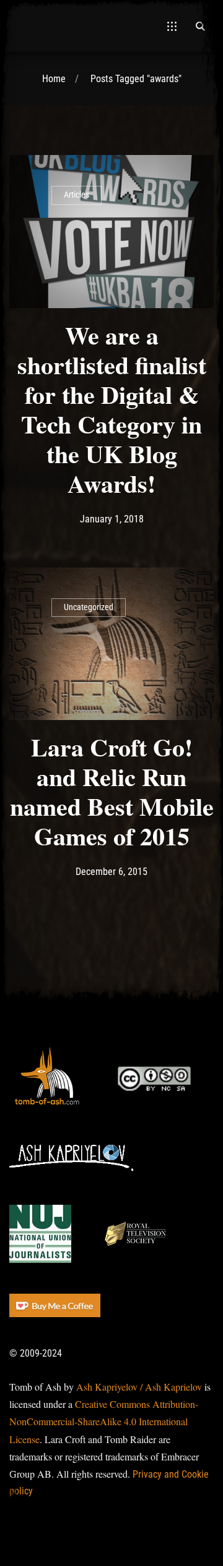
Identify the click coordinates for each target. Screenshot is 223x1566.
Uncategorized (88, 607)
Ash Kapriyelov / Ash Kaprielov (139, 1386)
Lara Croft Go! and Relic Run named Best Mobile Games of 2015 (112, 791)
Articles (76, 195)
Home (54, 79)
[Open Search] (200, 26)
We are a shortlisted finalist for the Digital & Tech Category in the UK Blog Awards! (111, 409)
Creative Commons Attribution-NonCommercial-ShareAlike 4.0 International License (103, 1421)
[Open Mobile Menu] (172, 26)
